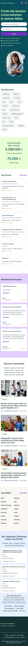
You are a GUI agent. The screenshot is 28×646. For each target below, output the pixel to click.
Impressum (22, 637)
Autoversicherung (14, 109)
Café (4, 121)
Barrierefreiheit (20, 635)
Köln (15, 501)
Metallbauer (21, 125)
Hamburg (16, 498)
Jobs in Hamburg (19, 606)
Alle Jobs (22, 611)
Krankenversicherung (8, 125)
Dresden (16, 516)
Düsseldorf (4, 509)
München (3, 501)
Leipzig (16, 509)
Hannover (3, 519)
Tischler (5, 129)
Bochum (16, 523)
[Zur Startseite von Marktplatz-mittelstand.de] (7, 3)
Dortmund (4, 512)
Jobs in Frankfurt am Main (10, 611)
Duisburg (3, 523)
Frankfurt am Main (6, 505)
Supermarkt (17, 98)
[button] (22, 3)
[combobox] (14, 29)
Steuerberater (15, 105)
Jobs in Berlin (8, 606)
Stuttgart (16, 505)
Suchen (14, 34)
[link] (14, 186)
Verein (11, 102)
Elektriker (5, 113)
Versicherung (6, 98)
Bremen (3, 516)
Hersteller (5, 105)
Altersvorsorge (6, 117)
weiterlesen (6, 293)
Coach (16, 117)
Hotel (4, 102)
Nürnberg (16, 519)
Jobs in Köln (19, 608)
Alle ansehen (23, 175)
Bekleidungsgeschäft (17, 113)
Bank (4, 109)
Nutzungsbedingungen (9, 637)
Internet (11, 121)
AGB (18, 637)
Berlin (2, 498)
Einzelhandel (6, 94)
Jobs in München (10, 608)
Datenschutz (13, 635)
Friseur (19, 102)
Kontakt (7, 635)
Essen (16, 512)
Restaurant (16, 94)
